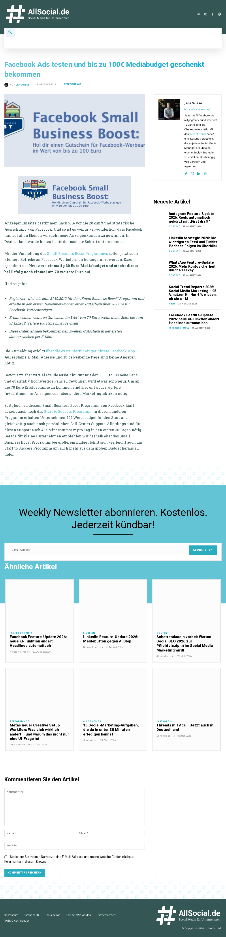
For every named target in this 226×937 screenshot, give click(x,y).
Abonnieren (203, 549)
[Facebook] (212, 14)
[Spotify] (219, 14)
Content (174, 226)
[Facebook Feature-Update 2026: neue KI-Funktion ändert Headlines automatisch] (160, 318)
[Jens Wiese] (7, 85)
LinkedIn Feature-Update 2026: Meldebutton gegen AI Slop (110, 639)
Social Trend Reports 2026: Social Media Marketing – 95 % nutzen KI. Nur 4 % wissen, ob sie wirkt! (193, 293)
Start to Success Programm (68, 411)
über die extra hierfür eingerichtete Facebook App (90, 351)
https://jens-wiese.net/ (197, 109)
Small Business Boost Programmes (77, 253)
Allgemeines (92, 721)
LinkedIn (89, 633)
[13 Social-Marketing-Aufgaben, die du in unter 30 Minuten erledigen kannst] (113, 692)
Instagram (163, 721)
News (172, 303)
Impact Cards (198, 134)
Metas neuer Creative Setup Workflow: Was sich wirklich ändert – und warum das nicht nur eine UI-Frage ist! (39, 732)
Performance (72, 84)
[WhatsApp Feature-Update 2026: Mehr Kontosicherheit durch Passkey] (160, 265)
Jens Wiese (22, 85)
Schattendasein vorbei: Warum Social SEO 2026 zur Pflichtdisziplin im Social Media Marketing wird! (184, 643)
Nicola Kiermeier (20, 651)
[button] (10, 32)
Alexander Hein (165, 656)
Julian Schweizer (20, 744)
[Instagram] (205, 14)
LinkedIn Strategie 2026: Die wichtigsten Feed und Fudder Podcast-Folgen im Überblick (193, 242)
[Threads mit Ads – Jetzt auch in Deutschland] (186, 692)
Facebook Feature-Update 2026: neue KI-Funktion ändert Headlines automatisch (194, 319)
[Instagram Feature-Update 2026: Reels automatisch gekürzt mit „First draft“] (160, 216)
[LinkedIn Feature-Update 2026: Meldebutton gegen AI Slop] (113, 603)
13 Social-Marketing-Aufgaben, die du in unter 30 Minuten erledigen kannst (111, 729)
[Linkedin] (198, 14)
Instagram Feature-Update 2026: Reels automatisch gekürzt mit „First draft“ (191, 218)
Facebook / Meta (179, 328)
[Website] (205, 172)
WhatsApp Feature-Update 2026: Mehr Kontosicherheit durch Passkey (192, 266)
